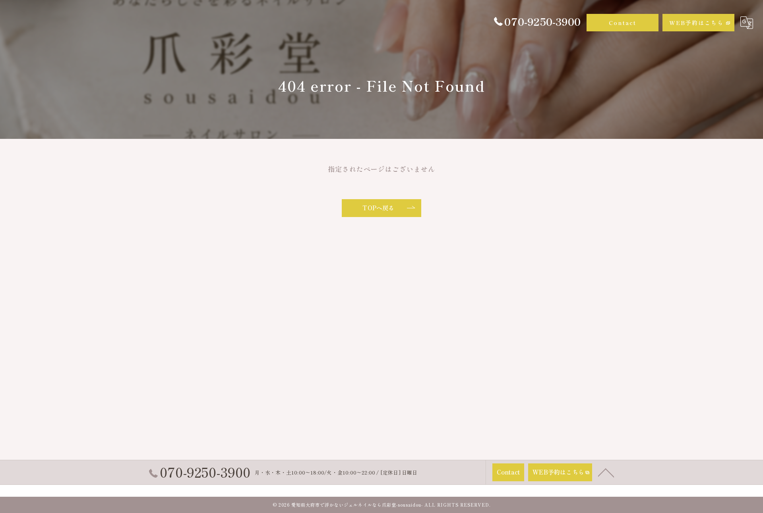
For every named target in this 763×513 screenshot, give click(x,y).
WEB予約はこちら (696, 23)
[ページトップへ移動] (606, 472)
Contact (622, 23)
